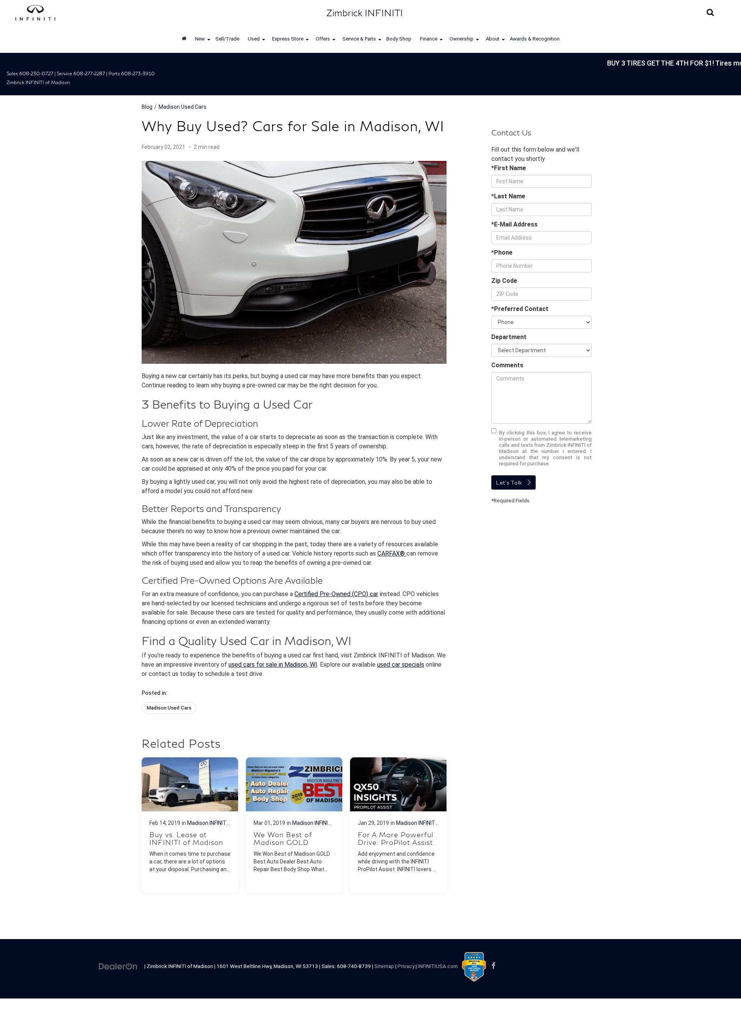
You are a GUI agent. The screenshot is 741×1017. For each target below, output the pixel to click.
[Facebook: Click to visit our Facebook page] (493, 966)
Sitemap (384, 966)
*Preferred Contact (519, 309)
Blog (147, 107)
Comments (507, 365)
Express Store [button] (287, 39)
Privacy (406, 966)
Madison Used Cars (182, 107)
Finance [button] (428, 39)
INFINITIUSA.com (438, 966)
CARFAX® (391, 553)
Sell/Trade (227, 39)
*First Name (508, 168)
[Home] (184, 39)
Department (508, 337)
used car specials (400, 664)
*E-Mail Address (514, 224)
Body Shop (398, 39)
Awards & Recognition (535, 39)
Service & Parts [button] (359, 39)
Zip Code (504, 280)
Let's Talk (509, 482)
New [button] (200, 39)
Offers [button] (323, 39)
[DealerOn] (118, 966)
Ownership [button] (462, 39)
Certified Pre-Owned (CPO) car (336, 594)
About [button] (492, 39)
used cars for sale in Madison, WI (272, 664)
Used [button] (254, 39)
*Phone (502, 252)
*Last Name (508, 196)
